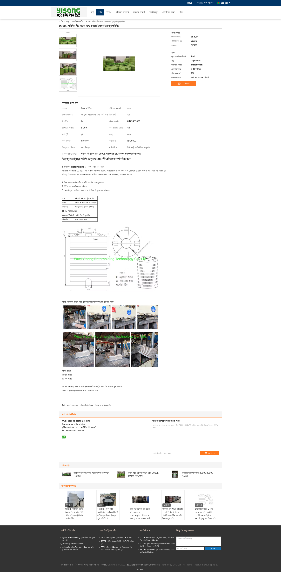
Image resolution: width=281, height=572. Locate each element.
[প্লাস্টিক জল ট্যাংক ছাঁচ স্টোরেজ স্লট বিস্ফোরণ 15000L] (66, 474)
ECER (140, 569)
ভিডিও (108, 12)
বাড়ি (92, 12)
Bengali (224, 2)
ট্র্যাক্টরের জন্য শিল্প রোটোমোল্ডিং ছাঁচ (72, 544)
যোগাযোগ (186, 83)
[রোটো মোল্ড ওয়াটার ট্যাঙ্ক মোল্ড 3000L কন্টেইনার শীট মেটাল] (121, 474)
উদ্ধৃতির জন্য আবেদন (205, 2)
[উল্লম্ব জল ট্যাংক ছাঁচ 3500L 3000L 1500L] (175, 474)
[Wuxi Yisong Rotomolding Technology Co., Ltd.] (69, 12)
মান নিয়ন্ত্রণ (153, 12)
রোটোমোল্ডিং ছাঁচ (68, 530)
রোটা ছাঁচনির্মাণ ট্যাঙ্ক (86, 405)
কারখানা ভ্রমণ (139, 12)
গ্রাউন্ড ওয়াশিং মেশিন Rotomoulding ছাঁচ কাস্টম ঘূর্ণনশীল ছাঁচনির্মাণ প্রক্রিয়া (78, 548)
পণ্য (100, 12)
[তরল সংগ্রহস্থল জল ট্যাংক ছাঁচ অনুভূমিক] (140, 499)
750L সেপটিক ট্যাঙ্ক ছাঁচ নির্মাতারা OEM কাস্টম (117, 538)
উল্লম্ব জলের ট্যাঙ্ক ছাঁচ (103, 405)
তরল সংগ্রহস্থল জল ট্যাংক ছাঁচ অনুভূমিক (140, 510)
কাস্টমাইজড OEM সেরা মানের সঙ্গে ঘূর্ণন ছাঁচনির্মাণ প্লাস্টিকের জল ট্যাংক (204, 512)
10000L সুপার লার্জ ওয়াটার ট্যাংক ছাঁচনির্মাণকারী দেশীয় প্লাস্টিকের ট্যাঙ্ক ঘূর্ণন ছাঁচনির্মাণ (107, 514)
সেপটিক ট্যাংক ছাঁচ (108, 530)
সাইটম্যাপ (139, 564)
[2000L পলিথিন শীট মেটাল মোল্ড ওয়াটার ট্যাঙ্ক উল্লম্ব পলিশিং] (68, 40)
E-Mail (130, 564)
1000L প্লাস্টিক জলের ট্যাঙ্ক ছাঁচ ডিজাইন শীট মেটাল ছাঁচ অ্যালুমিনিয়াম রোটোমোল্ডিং (74, 514)
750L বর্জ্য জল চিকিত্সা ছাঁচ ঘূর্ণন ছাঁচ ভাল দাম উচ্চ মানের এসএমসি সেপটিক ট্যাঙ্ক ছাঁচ (116, 548)
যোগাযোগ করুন (168, 12)
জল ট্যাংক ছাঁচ (77, 21)
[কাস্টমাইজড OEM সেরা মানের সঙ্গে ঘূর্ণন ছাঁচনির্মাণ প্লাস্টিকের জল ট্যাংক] (205, 499)
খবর (180, 12)
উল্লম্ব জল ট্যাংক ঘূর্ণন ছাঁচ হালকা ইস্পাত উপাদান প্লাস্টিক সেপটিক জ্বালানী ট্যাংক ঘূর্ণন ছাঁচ (172, 514)
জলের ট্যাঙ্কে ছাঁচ (72, 405)
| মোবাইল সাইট (149, 564)
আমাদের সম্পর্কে (122, 12)
